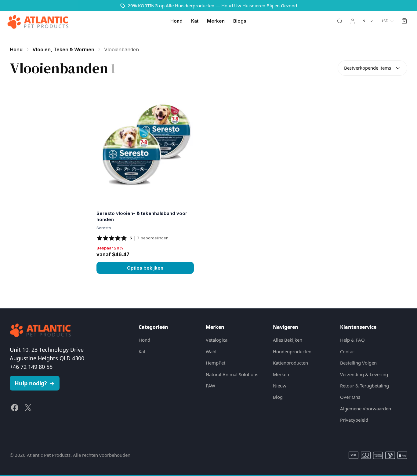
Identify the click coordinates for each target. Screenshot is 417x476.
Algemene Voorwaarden (365, 408)
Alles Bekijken (287, 340)
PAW (210, 386)
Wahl (211, 351)
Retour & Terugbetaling (364, 386)
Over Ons (350, 397)
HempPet (215, 363)
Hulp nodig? (35, 383)
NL (365, 21)
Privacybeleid (354, 420)
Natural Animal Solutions (232, 374)
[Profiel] (352, 21)
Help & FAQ (352, 340)
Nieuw (279, 386)
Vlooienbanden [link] (121, 49)
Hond (176, 21)
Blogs (239, 21)
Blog (278, 397)
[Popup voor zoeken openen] (339, 21)
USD (384, 21)
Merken (216, 21)
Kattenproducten (290, 363)
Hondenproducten (292, 351)
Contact (348, 351)
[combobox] (372, 68)
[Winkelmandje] (404, 21)
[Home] (37, 21)
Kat (194, 21)
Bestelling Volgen (358, 363)
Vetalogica (216, 340)
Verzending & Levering (364, 374)
